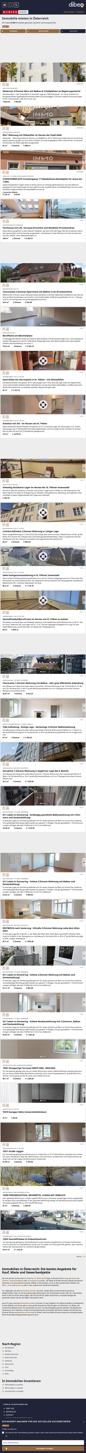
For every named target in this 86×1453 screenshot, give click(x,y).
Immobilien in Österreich (34, 1278)
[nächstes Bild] (83, 72)
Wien (7, 1374)
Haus (74, 1278)
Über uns (10, 1408)
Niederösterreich (11, 1354)
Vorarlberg (9, 1370)
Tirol (6, 1367)
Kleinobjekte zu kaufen (14, 1385)
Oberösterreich (11, 1357)
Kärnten (8, 1351)
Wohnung (64, 1278)
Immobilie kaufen (28, 1291)
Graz (9, 1285)
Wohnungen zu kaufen (14, 1388)
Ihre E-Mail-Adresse (8, 1438)
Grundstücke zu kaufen (14, 1391)
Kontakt (9, 1415)
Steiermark (9, 1364)
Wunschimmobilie (28, 1312)
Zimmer (5, 1280)
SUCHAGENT (13, 31)
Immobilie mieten (27, 1303)
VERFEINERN (73, 31)
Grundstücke (33, 1280)
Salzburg (8, 1361)
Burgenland (9, 1348)
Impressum (11, 1412)
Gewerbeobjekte (16, 1280)
